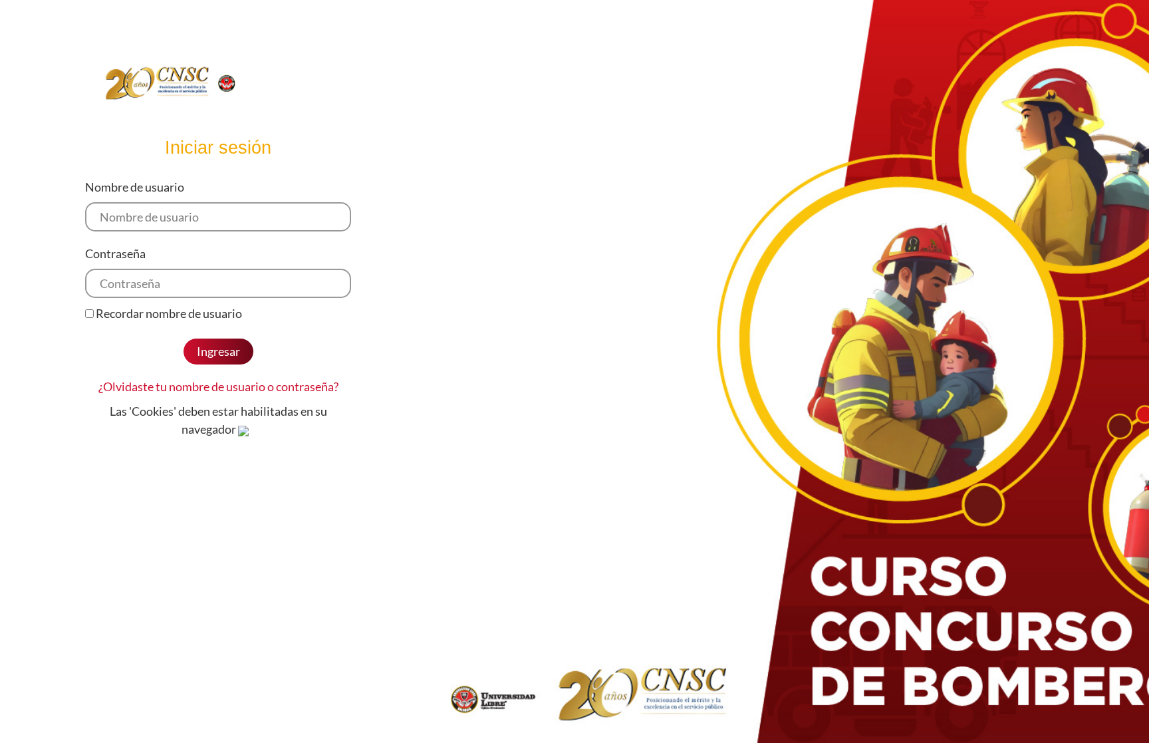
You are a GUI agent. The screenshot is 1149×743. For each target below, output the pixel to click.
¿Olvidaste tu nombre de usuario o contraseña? (218, 386)
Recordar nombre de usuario (169, 313)
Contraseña (115, 253)
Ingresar (218, 351)
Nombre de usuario (134, 187)
